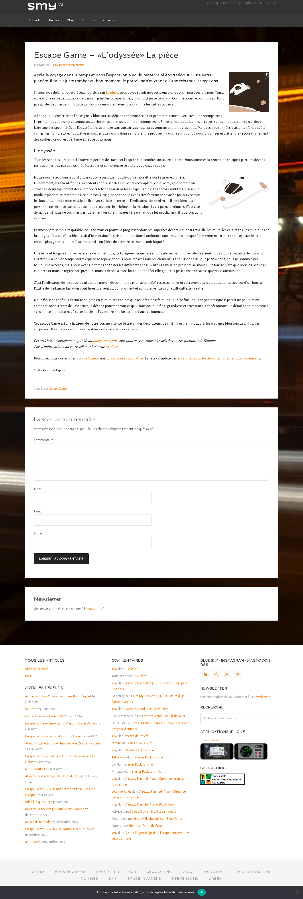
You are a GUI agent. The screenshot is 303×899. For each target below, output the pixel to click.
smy (58, 6)
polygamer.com (105, 341)
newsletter (94, 609)
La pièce (112, 93)
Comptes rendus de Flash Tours (146, 709)
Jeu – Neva (32, 842)
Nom (37, 489)
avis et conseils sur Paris (125, 358)
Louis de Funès (121, 791)
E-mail (38, 511)
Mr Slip (117, 743)
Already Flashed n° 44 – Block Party (150, 804)
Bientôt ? (31, 709)
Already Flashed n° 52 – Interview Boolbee (54, 809)
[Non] (297, 892)
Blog (28, 676)
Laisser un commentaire (69, 65)
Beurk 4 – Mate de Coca (145, 826)
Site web (40, 534)
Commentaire (44, 440)
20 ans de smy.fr (136, 736)
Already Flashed (36, 669)
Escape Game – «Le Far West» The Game (53, 736)
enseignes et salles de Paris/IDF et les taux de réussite (218, 358)
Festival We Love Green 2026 (45, 716)
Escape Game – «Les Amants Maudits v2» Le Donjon (61, 723)
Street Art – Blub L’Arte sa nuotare (153, 811)
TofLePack (119, 757)
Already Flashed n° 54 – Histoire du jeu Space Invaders (62, 743)
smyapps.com (209, 740)
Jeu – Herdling (35, 769)
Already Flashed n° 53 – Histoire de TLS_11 (54, 776)
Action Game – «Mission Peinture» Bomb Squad (58, 696)
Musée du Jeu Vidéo (38, 822)
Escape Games (87, 358)
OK (202, 892)
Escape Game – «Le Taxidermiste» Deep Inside (57, 829)
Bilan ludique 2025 (38, 802)
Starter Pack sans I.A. (140, 750)
